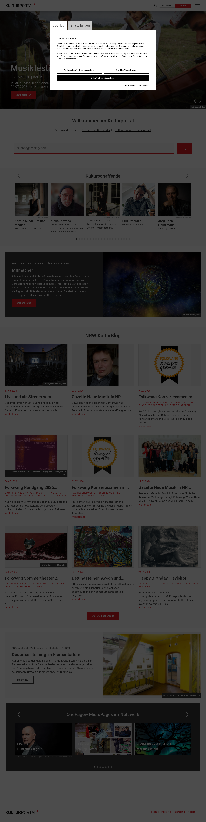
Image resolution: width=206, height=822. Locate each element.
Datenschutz (143, 85)
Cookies (58, 25)
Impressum (130, 85)
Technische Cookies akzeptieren (79, 70)
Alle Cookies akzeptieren (103, 78)
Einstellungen (80, 25)
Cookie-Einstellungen (126, 70)
